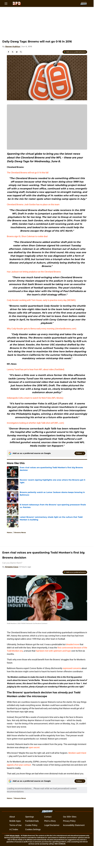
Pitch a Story (50, 821)
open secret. (34, 747)
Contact (47, 816)
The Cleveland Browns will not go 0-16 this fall (27, 172)
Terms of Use (15, 825)
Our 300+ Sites (69, 816)
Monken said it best (77, 753)
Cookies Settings (33, 829)
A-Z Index (13, 829)
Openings (29, 816)
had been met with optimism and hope (53, 651)
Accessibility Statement (74, 825)
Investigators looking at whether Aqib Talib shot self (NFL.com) (35, 423)
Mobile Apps (15, 821)
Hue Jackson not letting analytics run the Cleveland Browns (34, 271)
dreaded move (72, 644)
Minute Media (14, 835)
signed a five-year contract (19, 765)
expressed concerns (72, 668)
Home (9, 532)
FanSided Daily (32, 821)
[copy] (20, 51)
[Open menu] (6, 3)
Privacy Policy (69, 821)
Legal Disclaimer (51, 825)
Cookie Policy (31, 825)
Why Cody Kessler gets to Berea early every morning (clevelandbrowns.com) (41, 328)
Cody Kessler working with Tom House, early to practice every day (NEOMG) (41, 300)
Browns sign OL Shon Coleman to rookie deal (27, 236)
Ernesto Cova (11, 567)
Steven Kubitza (12, 46)
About (12, 816)
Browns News (20, 532)
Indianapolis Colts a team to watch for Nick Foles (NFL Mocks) (35, 398)
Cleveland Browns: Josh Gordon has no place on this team (33, 204)
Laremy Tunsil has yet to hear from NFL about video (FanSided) (35, 369)
